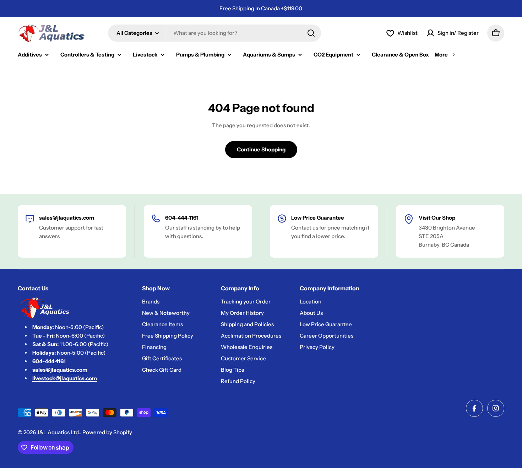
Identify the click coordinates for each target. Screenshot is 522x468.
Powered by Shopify (107, 432)
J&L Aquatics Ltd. (58, 432)
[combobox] (214, 33)
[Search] (311, 33)
